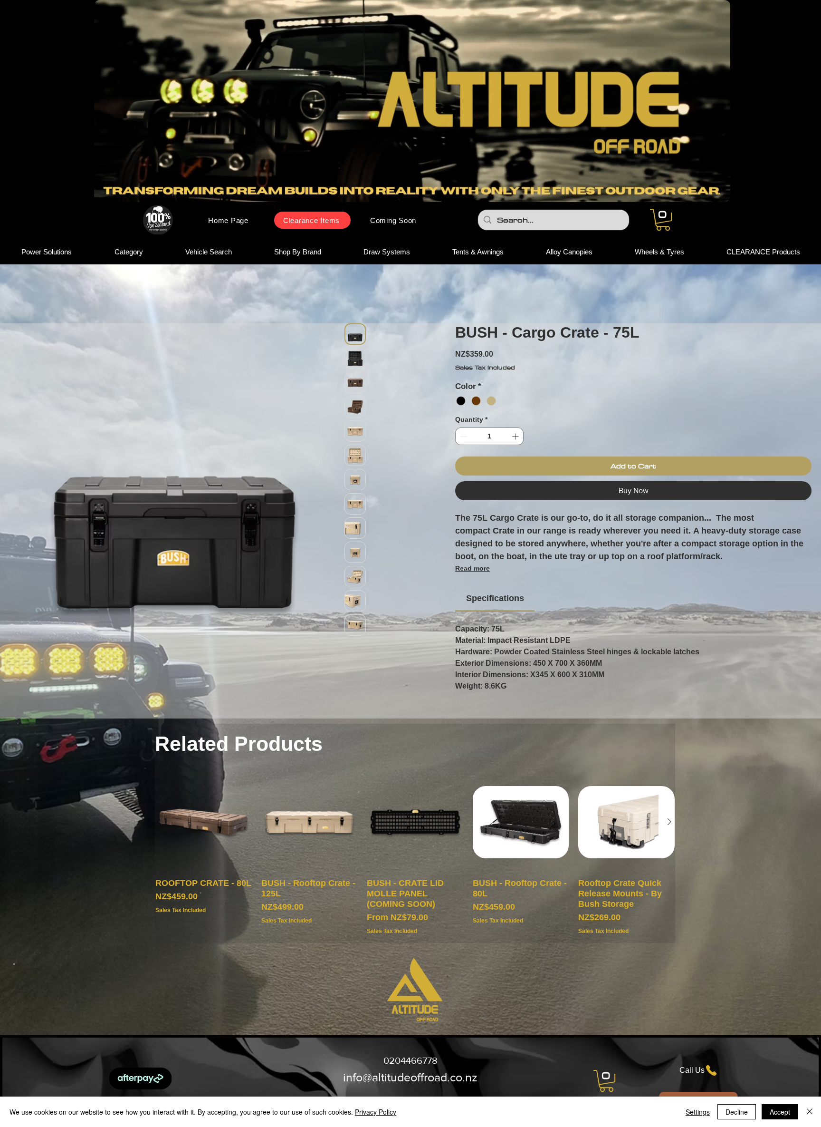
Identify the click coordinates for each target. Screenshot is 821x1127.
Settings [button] (698, 1112)
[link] (495, 613)
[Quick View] (203, 837)
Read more (472, 583)
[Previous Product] (160, 837)
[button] (663, 220)
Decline (737, 1112)
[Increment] (516, 451)
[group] (415, 870)
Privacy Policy (375, 1112)
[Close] (809, 1111)
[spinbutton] (489, 451)
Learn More (658, 394)
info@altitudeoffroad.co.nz (410, 1092)
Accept (780, 1112)
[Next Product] (669, 837)
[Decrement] (462, 451)
